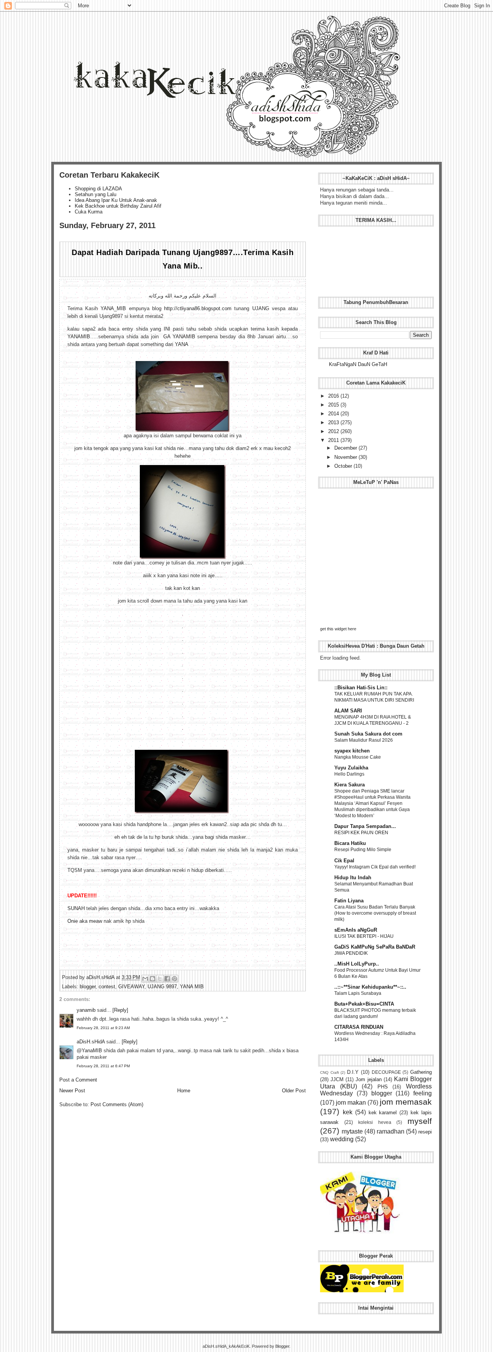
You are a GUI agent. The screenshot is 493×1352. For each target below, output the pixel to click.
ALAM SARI (348, 711)
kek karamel (383, 1112)
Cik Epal (344, 860)
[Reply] (120, 1010)
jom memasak (406, 1101)
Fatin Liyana (349, 901)
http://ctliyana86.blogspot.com (197, 308)
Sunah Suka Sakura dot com (368, 734)
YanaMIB (92, 1050)
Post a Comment (78, 1080)
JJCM (337, 1079)
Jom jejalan (368, 1079)
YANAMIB (78, 336)
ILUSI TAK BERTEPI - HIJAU (364, 936)
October (344, 466)
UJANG (260, 308)
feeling (422, 1093)
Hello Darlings (349, 774)
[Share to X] (160, 979)
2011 (334, 440)
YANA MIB (192, 986)
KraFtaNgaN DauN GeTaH (358, 364)
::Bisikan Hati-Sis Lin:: (360, 687)
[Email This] (145, 979)
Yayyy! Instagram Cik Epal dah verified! (375, 867)
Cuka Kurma (88, 212)
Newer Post (72, 1090)
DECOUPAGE (386, 1072)
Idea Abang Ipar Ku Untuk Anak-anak (116, 200)
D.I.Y (353, 1072)
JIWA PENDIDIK (351, 953)
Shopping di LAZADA (98, 188)
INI (167, 329)
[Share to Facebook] (167, 979)
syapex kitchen (352, 751)
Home (183, 1090)
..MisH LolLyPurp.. (356, 964)
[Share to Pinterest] (174, 979)
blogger (88, 986)
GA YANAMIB (179, 336)
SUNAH (76, 908)
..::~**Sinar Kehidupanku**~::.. (370, 987)
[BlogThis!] (152, 979)
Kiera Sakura (349, 785)
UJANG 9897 (162, 986)
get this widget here (338, 628)
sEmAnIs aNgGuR (355, 930)
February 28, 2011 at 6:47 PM (103, 1066)
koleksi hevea (374, 1122)
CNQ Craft (329, 1072)
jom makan (351, 1102)
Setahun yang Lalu (95, 194)
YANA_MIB (113, 308)
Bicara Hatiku (350, 843)
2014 (334, 414)
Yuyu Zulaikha (351, 768)
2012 (334, 431)
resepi (425, 1132)
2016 (334, 396)
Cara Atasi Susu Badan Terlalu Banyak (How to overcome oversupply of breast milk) (375, 913)
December (346, 448)
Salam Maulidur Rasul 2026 (363, 740)
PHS (382, 1087)
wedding (342, 1139)
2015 (334, 405)
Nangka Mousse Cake (357, 757)
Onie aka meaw (84, 921)
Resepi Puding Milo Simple (362, 849)
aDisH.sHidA (101, 977)
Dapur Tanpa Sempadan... (365, 826)
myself (419, 1121)
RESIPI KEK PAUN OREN (361, 832)
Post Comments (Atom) (117, 1104)
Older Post (294, 1090)
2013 (334, 422)
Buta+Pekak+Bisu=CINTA (364, 1004)
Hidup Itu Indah (352, 877)
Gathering (421, 1072)
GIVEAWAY (131, 986)
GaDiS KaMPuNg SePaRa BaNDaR (374, 947)
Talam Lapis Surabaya (357, 993)
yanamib (86, 1010)
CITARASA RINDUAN (358, 1027)
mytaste (352, 1131)
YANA (181, 344)
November (346, 457)
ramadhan (390, 1131)
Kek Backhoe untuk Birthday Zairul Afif (118, 206)
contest (107, 986)
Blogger (282, 1346)
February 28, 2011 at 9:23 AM (103, 1028)
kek (347, 1112)
